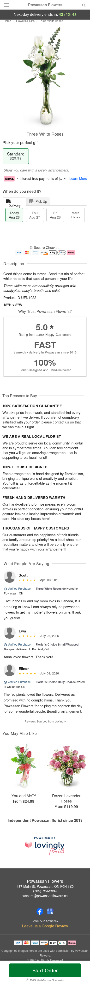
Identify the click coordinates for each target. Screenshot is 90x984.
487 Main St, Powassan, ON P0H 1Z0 (45, 886)
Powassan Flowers (45, 5)
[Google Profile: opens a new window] (50, 911)
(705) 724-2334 (45, 890)
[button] (79, 973)
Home (7, 21)
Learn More (78, 178)
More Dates (75, 214)
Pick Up (41, 201)
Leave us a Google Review (45, 926)
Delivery (14, 204)
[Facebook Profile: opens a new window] (39, 911)
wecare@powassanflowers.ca (45, 895)
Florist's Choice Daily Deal (54, 682)
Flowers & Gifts (25, 21)
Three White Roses (49, 588)
